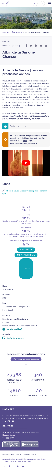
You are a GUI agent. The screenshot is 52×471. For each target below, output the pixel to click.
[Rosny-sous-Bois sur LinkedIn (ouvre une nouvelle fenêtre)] (18, 466)
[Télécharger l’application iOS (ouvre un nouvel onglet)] (11, 444)
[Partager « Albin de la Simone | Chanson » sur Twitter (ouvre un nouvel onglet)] (31, 46)
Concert (6, 41)
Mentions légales (8, 459)
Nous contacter (8, 435)
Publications (26, 461)
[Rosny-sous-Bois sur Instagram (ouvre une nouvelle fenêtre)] (9, 466)
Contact (6, 461)
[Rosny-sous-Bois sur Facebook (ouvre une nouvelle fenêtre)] (5, 466)
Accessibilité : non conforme (26, 459)
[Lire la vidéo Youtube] (26, 163)
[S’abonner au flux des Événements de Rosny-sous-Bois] (36, 46)
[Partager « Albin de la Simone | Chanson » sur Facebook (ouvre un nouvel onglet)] (26, 46)
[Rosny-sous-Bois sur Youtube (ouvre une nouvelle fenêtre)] (23, 466)
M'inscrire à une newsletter (26, 359)
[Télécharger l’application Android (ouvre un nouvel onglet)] (29, 444)
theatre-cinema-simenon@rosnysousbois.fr (19, 326)
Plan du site (41, 459)
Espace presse (16, 461)
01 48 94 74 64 (8, 322)
